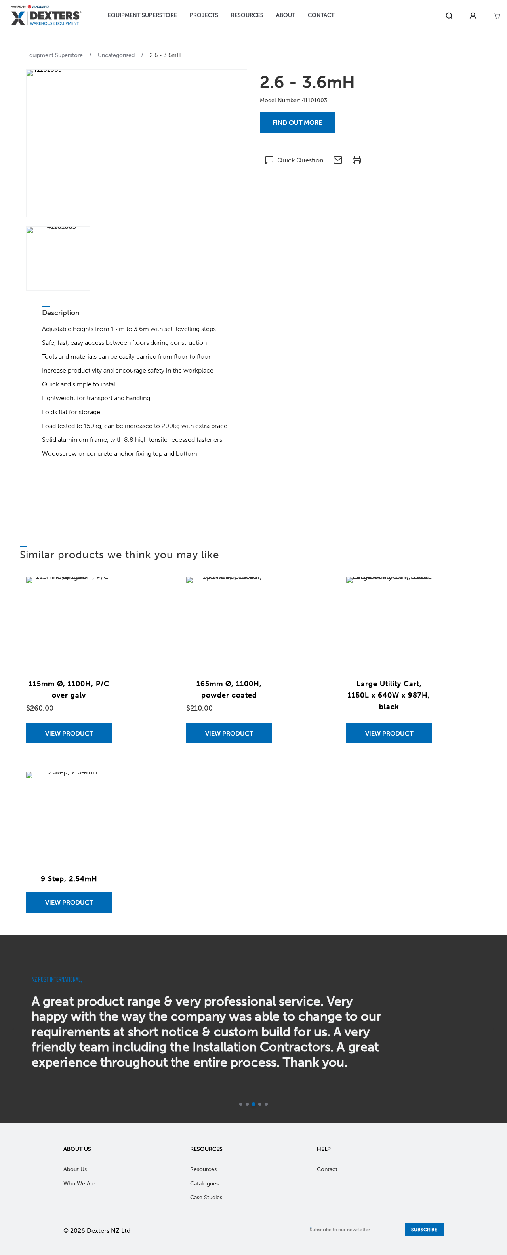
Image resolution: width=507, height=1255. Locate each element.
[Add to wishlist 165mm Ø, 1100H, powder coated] (258, 590)
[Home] (46, 16)
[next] (492, 1029)
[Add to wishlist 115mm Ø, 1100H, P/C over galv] (97, 590)
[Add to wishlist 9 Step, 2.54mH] (97, 786)
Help (324, 1149)
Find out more (297, 122)
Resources (206, 1149)
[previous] (15, 1029)
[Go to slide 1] (240, 1104)
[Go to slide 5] (266, 1104)
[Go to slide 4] (259, 1104)
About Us (77, 1149)
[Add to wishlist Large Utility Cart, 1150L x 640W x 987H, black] (418, 590)
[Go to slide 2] (247, 1104)
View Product (69, 733)
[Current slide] (253, 1104)
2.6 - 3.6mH (165, 55)
